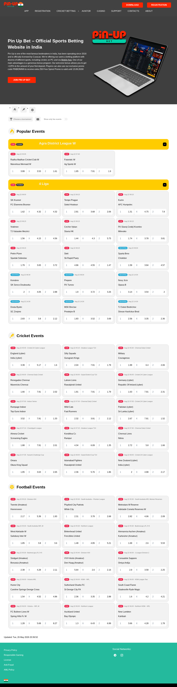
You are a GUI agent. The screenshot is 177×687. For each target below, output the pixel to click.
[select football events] (32, 110)
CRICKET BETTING (66, 11)
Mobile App (66, 60)
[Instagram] (121, 655)
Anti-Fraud (9, 665)
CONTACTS (133, 11)
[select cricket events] (23, 109)
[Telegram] (115, 655)
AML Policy (9, 670)
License (7, 660)
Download (132, 5)
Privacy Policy (10, 650)
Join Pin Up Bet (21, 80)
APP (26, 11)
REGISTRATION (42, 11)
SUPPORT (116, 11)
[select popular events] (15, 109)
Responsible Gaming (13, 655)
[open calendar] (38, 119)
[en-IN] (6, 680)
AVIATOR (86, 11)
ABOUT (149, 11)
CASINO (101, 11)
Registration (159, 5)
